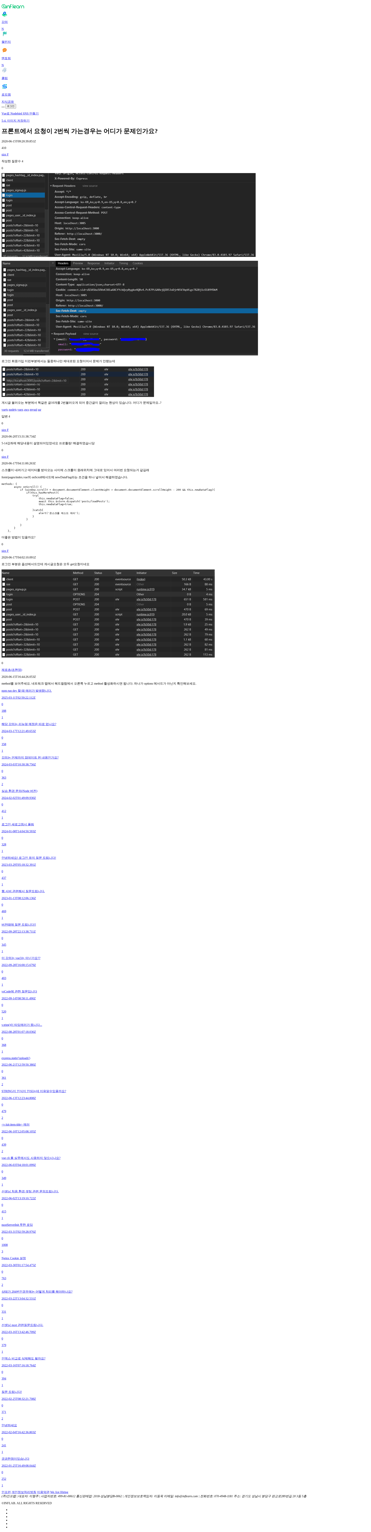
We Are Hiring (59, 1492)
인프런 (6, 1492)
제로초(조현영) (12, 669)
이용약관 (43, 1492)
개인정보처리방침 (24, 1492)
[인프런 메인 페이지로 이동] (185, 6)
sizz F (5, 154)
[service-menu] (3, 107)
